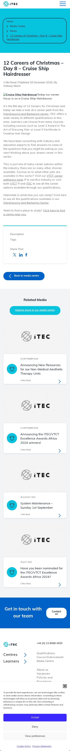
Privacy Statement (41, 746)
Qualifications (46, 653)
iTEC (29, 184)
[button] (65, 686)
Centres (10, 655)
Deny (35, 727)
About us (42, 670)
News (13, 31)
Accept (35, 717)
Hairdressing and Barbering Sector (26, 203)
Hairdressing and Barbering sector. (26, 114)
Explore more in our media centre (35, 310)
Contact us (56, 612)
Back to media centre (26, 276)
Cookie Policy (24, 746)
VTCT (13, 184)
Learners (11, 661)
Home (9, 21)
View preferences (35, 736)
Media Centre (17, 26)
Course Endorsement (50, 657)
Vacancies (43, 674)
